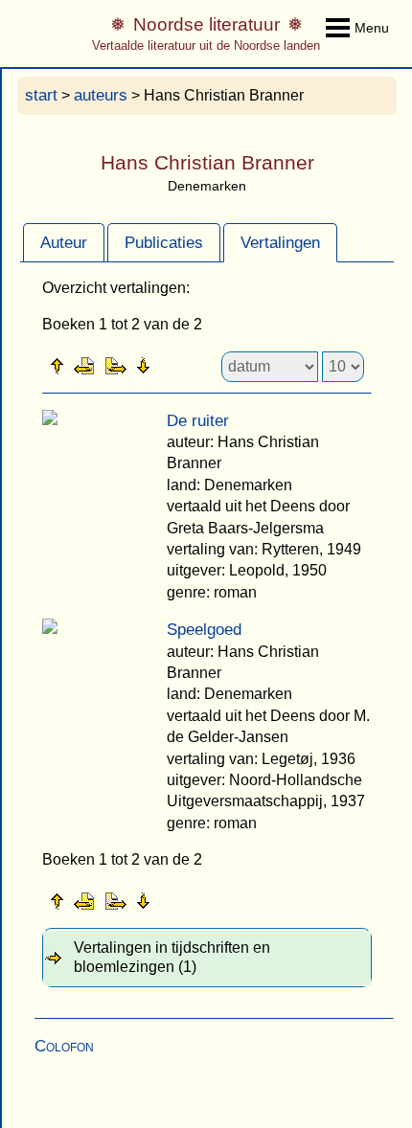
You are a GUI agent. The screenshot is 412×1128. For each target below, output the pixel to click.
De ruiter (198, 421)
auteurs (100, 95)
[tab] (63, 242)
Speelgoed (204, 629)
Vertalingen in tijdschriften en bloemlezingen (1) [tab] (172, 957)
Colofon (64, 1046)
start (41, 95)
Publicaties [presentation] (164, 243)
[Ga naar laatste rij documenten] (190, 364)
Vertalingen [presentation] (280, 243)
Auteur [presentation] (63, 243)
